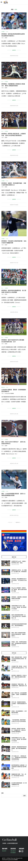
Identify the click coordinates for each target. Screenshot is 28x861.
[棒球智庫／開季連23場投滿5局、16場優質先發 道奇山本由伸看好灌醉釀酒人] (5, 731)
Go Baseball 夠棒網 (9, 393)
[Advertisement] (14, 816)
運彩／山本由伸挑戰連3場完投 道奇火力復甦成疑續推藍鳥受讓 (13, 494)
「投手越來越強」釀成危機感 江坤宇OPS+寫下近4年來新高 (19, 720)
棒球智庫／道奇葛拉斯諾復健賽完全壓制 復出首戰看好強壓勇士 (13, 35)
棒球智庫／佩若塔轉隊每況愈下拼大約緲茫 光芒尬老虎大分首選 (19, 580)
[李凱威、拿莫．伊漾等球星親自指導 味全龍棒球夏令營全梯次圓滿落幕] (5, 644)
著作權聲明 (13, 852)
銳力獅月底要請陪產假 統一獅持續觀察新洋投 (19, 783)
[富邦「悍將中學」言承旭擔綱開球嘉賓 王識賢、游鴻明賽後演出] (5, 695)
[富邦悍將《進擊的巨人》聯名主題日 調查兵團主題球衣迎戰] (5, 677)
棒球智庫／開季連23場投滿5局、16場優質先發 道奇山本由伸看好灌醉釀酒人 (13, 134)
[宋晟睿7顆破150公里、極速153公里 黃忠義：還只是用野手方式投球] (5, 608)
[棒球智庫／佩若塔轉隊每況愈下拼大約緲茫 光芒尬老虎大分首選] (5, 581)
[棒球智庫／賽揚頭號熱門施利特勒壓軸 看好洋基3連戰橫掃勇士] (5, 749)
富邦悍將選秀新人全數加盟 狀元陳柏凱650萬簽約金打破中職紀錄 (19, 766)
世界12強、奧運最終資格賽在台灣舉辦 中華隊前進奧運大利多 (19, 703)
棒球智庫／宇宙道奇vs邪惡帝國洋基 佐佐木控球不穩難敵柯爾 (13, 242)
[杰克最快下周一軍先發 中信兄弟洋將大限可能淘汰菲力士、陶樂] (5, 668)
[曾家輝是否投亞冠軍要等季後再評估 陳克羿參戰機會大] (5, 626)
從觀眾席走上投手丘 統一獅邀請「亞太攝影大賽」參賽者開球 (19, 570)
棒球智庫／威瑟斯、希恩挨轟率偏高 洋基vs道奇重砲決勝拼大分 (13, 184)
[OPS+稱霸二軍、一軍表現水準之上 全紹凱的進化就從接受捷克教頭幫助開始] (5, 758)
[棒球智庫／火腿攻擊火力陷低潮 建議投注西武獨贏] (5, 599)
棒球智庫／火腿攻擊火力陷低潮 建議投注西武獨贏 (19, 597)
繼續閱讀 (14, 50)
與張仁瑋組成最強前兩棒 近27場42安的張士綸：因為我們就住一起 (18, 616)
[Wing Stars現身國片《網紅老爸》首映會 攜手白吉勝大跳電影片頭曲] (5, 590)
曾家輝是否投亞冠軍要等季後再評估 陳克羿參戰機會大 (19, 624)
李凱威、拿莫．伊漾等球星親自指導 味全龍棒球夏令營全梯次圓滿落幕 (19, 643)
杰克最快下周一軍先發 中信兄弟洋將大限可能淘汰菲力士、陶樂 (19, 667)
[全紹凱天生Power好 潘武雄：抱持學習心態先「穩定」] (5, 563)
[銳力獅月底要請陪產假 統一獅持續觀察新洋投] (5, 785)
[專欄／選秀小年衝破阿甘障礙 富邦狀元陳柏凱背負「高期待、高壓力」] (5, 635)
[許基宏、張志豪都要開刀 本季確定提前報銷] (5, 713)
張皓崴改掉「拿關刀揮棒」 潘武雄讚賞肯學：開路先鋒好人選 (19, 684)
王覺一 (6, 37)
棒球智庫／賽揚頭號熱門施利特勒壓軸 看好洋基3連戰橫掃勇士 (19, 748)
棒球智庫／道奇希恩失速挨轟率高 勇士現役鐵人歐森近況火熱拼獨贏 (13, 291)
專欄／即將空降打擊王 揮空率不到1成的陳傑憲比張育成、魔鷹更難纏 (19, 658)
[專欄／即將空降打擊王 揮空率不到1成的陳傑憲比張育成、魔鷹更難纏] (5, 659)
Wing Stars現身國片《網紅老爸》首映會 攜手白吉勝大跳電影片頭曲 (19, 589)
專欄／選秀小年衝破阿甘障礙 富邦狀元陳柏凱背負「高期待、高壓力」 (19, 634)
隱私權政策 (13, 851)
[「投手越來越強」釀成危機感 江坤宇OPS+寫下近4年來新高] (5, 722)
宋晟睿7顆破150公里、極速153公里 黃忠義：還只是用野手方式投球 (18, 607)
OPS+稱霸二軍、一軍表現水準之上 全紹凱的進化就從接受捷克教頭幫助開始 (19, 757)
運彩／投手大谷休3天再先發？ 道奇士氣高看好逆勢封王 (13, 442)
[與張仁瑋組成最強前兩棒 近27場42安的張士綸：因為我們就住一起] (5, 617)
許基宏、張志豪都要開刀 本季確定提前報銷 (19, 711)
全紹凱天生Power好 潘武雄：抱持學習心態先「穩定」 (19, 562)
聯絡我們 (4, 851)
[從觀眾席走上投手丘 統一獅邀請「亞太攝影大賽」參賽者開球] (5, 572)
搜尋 (2, 793)
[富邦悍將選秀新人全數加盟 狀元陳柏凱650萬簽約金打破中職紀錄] (5, 767)
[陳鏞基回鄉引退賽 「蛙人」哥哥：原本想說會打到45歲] (5, 776)
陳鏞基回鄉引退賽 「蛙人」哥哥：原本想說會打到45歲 (18, 774)
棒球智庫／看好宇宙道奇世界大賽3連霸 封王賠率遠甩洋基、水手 (13, 341)
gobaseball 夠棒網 (13, 859)
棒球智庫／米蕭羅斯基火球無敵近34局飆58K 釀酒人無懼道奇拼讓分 (13, 85)
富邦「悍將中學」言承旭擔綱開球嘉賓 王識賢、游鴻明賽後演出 (19, 694)
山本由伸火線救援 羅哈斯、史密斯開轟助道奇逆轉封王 (13, 390)
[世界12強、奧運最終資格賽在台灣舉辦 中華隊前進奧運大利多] (5, 704)
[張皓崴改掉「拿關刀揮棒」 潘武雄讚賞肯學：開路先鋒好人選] (5, 686)
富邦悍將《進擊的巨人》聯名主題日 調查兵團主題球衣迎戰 (19, 676)
